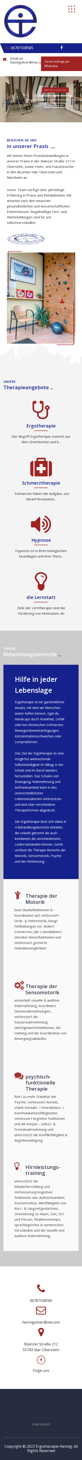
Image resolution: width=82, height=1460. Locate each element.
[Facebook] (61, 47)
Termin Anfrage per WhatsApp (57, 64)
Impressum (41, 1424)
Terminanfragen (55, 105)
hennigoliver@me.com (27, 62)
